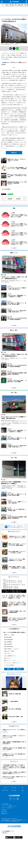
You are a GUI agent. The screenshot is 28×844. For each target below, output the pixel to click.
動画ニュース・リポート (10, 660)
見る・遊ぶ (12, 4)
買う (16, 4)
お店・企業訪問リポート (10, 655)
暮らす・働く (20, 4)
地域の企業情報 (8, 641)
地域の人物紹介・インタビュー (11, 648)
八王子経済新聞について (6, 804)
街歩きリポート (8, 658)
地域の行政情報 (8, 644)
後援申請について (5, 813)
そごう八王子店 (6, 189)
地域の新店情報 (8, 637)
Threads (17, 798)
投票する (9, 669)
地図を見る (14, 152)
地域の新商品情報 (8, 639)
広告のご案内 (4, 811)
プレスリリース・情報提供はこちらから (9, 805)
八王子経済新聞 (14, 2)
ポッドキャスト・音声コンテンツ (12, 662)
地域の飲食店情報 (8, 646)
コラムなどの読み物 (9, 665)
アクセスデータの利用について (7, 807)
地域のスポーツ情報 (9, 651)
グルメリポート (8, 653)
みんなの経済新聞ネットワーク (14, 826)
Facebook (10, 798)
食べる (7, 4)
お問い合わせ (4, 809)
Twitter (14, 798)
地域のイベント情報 (9, 635)
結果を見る (19, 669)
